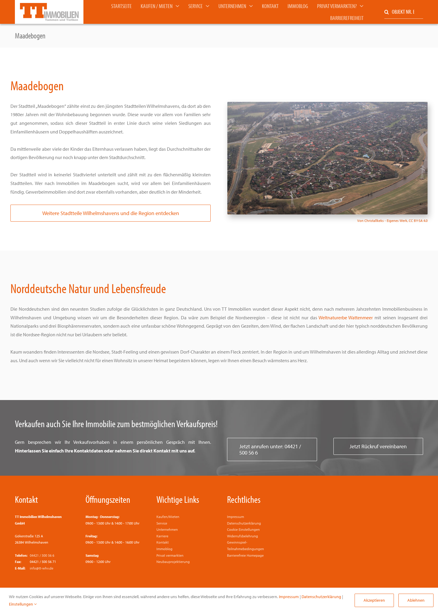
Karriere (162, 536)
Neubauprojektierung (173, 561)
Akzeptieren (374, 600)
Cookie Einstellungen (243, 529)
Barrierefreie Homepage (245, 555)
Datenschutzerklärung (244, 523)
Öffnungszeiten (108, 499)
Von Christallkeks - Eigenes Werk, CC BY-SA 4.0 (392, 220)
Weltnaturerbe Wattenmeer (346, 317)
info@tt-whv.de (41, 568)
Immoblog (164, 549)
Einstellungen (21, 604)
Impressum (235, 516)
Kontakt (26, 499)
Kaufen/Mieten (167, 516)
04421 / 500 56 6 (42, 555)
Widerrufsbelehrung (242, 536)
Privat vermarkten (170, 555)
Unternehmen (167, 529)
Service (161, 523)
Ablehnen (416, 600)
